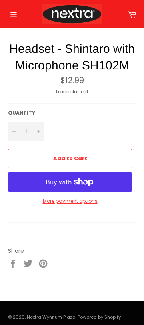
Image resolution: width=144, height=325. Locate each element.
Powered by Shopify (99, 317)
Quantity (21, 113)
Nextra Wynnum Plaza (51, 317)
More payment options (70, 201)
